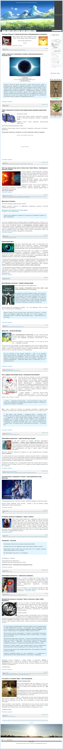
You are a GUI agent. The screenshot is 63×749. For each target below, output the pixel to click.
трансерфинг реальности (18, 472)
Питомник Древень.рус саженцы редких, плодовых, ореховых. (56, 117)
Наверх (31, 722)
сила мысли (25, 472)
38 (13, 720)
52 (33, 720)
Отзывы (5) (46, 235)
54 (36, 720)
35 (9, 720)
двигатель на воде (9, 236)
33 (6, 720)
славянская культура (21, 49)
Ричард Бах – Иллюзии (9, 540)
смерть (11, 716)
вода (24, 236)
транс (17, 674)
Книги (10, 278)
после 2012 (11, 196)
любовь (14, 370)
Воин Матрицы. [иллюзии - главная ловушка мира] (17, 283)
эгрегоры (45, 536)
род (60, 53)
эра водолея (27, 197)
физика (14, 197)
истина (11, 370)
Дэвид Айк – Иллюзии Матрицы (11, 330)
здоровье (57, 44)
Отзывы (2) (46, 194)
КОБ (22, 163)
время (52, 42)
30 (2, 720)
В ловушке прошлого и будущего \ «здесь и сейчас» (18, 516)
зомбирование (11, 673)
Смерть (6, 715)
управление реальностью (19, 326)
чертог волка (18, 197)
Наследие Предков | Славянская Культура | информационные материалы (24, 34)
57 (40, 720)
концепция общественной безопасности (13, 163)
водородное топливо (29, 236)
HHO (40, 236)
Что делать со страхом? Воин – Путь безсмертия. (17, 678)
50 (30, 720)
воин (9, 716)
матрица (17, 370)
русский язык (53, 54)
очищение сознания (8, 674)
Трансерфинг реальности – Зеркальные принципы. (17, 575)
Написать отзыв (45, 104)
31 (3, 720)
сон (19, 370)
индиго (10, 536)
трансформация (10, 197)
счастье (10, 571)
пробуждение (20, 196)
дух (52, 43)
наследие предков (12, 49)
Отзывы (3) (46, 277)
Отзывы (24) (45, 510)
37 (12, 720)
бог (54, 39)
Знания (6, 49)
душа (52, 44)
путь (9, 434)
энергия (31, 511)
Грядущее (18, 30)
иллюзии (8, 326)
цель (52, 67)
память (52, 51)
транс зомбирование (22, 674)
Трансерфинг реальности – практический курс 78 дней (18, 438)
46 (24, 720)
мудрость (12, 434)
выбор (13, 326)
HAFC (38, 236)
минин (52, 48)
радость (15, 434)
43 (20, 720)
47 (26, 720)
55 (37, 720)
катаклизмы (44, 196)
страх (14, 716)
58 (41, 720)
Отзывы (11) (45, 672)
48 (27, 720)
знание (7, 49)
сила (18, 434)
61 (46, 720)
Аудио (9, 471)
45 (23, 720)
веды (17, 49)
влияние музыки (40, 673)
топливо (28, 511)
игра (7, 434)
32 (5, 720)
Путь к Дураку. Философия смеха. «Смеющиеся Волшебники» (21, 374)
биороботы (16, 673)
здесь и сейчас (19, 536)
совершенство (40, 536)
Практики (23, 30)
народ (59, 48)
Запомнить (7, 105)
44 (22, 720)
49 (29, 720)
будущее (23, 536)
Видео (9, 369)
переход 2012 (15, 196)
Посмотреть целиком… (17, 45)
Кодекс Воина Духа (7, 241)
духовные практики (9, 472)
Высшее (8, 30)
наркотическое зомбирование (28, 673)
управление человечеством (28, 163)
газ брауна (35, 236)
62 (47, 720)
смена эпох (23, 197)
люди (58, 47)
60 (44, 720)
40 (16, 720)
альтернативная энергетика (18, 236)
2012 (7, 196)
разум (58, 53)
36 (10, 720)
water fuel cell (13, 237)
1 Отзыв (46, 48)
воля (11, 326)
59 (43, 720)
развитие (55, 53)
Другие (34, 30)
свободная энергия (7, 237)
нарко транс (21, 673)
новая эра (30, 196)
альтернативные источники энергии (12, 511)
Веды (13, 30)
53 (34, 720)
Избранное (7, 195)
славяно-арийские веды (55, 57)
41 (17, 720)
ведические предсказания (37, 196)
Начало (3, 30)
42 (19, 720)
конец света (4, 197)
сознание (53, 62)
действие (59, 42)
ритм (27, 674)
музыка (35, 673)
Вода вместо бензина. (8, 201)
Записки (11, 195)
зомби (7, 673)
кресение (14, 674)
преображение (25, 196)
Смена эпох (29, 30)
